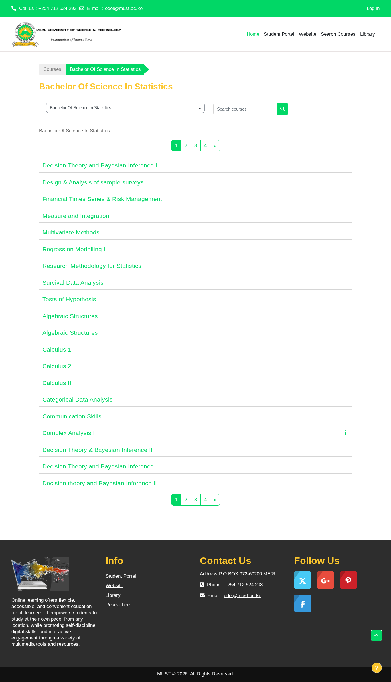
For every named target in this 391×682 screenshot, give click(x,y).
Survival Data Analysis (73, 282)
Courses (52, 69)
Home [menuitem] (253, 34)
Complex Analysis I (68, 433)
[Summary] (347, 432)
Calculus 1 (56, 349)
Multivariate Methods (71, 232)
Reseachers (118, 604)
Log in (373, 8)
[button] (376, 635)
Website (114, 585)
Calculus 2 (56, 366)
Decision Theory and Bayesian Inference (98, 466)
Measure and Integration (75, 215)
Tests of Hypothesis (69, 299)
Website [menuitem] (307, 34)
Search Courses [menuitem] (338, 34)
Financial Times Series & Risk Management (102, 199)
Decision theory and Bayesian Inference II (99, 483)
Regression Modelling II (74, 249)
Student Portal (121, 576)
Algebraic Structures (70, 316)
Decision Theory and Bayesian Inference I (99, 165)
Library (113, 595)
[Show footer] (377, 668)
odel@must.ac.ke (124, 8)
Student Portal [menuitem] (279, 34)
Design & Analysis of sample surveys (93, 182)
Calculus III (57, 383)
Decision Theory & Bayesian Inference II (97, 449)
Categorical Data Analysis (77, 399)
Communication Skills (72, 416)
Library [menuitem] (367, 34)
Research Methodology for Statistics (91, 265)
